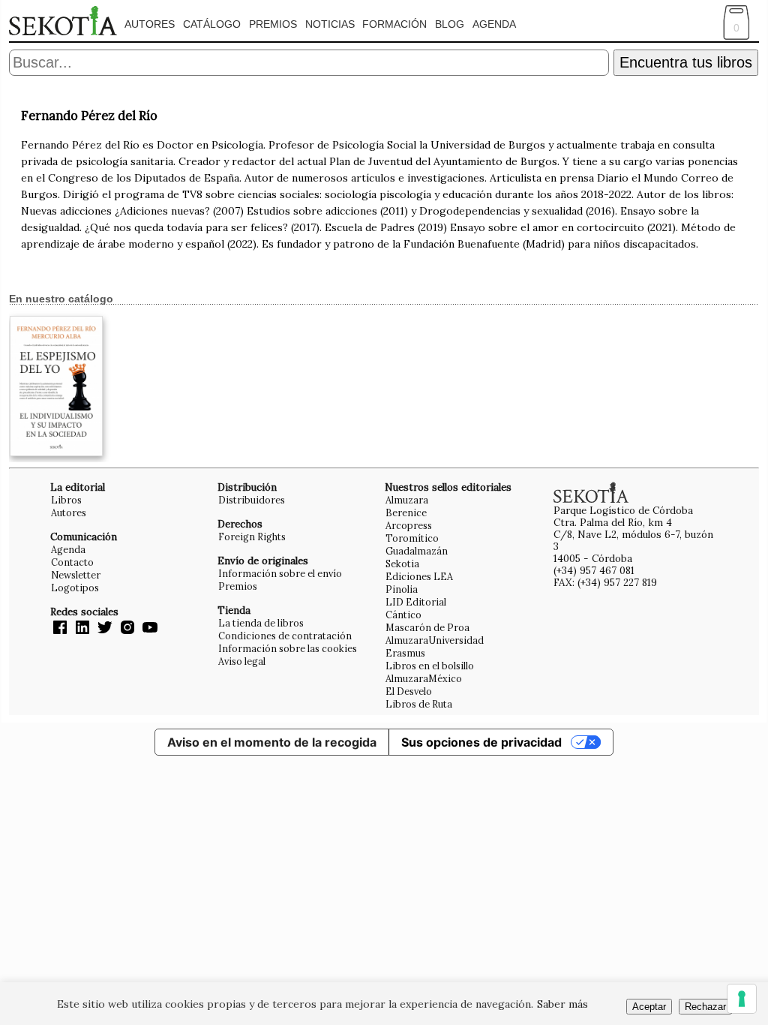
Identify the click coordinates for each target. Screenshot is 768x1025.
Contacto (72, 562)
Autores (149, 24)
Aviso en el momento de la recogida (271, 742)
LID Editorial (416, 602)
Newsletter (75, 575)
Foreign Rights (252, 537)
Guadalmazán (417, 551)
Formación (394, 24)
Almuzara (407, 500)
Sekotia (402, 564)
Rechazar (705, 1006)
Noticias (330, 24)
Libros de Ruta (419, 704)
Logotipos (75, 588)
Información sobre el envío (280, 573)
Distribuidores (251, 500)
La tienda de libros (261, 623)
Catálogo (212, 24)
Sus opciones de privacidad (481, 742)
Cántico (404, 615)
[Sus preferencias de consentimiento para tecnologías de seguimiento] (742, 998)
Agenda (494, 24)
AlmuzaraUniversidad (435, 640)
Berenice (406, 512)
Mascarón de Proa (428, 627)
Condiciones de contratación (285, 636)
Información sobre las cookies (287, 648)
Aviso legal (242, 661)
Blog (449, 24)
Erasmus (405, 653)
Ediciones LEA (419, 576)
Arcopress (409, 525)
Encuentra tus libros (686, 62)
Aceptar (649, 1006)
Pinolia (402, 589)
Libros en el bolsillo (430, 666)
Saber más (562, 1004)
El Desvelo (409, 691)
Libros (66, 500)
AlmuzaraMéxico (424, 678)
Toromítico (412, 538)
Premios (273, 24)
